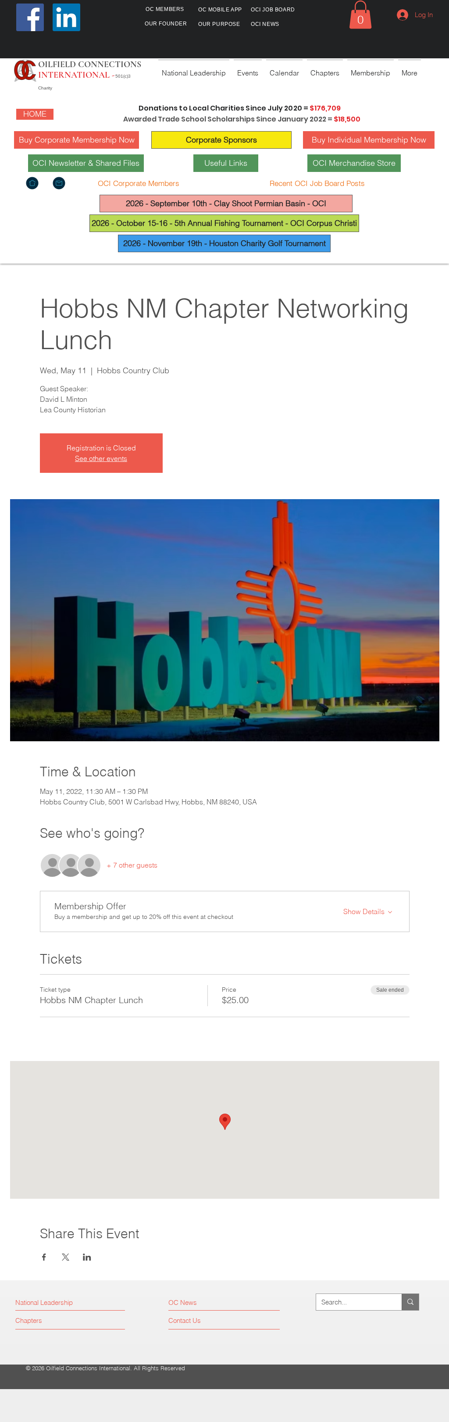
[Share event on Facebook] (44, 1257)
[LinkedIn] (66, 17)
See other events (101, 458)
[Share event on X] (65, 1257)
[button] (360, 14)
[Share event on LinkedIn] (87, 1257)
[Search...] (410, 1302)
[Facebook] (30, 17)
